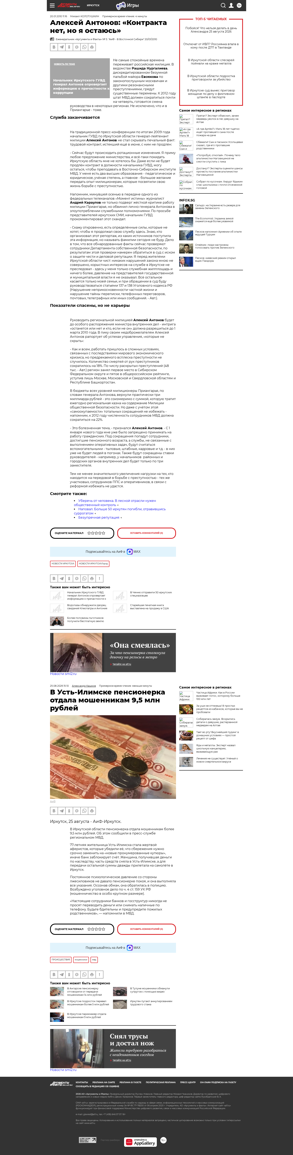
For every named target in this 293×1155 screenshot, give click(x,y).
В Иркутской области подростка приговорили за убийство (211, 77)
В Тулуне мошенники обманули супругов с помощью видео (150, 990)
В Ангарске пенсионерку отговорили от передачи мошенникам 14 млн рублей (84, 991)
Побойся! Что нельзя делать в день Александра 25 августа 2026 (211, 30)
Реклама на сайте (103, 1082)
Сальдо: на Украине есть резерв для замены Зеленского (217, 207)
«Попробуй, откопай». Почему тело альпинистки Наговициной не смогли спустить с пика (218, 158)
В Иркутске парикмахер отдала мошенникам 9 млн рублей (86, 1015)
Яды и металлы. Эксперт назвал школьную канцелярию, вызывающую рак (216, 748)
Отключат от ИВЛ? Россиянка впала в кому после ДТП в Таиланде (211, 46)
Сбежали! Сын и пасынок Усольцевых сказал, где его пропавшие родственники (219, 145)
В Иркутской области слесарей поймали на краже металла (211, 61)
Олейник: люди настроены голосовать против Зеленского (214, 246)
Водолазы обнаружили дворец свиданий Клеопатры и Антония (87, 607)
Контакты (82, 1082)
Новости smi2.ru (63, 674)
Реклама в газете (130, 1082)
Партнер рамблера (110, 1140)
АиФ (53, 801)
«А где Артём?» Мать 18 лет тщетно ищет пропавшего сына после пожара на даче (218, 132)
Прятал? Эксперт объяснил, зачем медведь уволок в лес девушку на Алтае (217, 119)
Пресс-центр (188, 1082)
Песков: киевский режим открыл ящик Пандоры (215, 259)
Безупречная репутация (98, 517)
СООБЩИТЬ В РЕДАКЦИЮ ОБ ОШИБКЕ (97, 1086)
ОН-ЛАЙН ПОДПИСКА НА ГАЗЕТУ (218, 1082)
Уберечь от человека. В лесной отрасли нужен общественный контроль (115, 503)
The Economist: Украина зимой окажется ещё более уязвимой (214, 220)
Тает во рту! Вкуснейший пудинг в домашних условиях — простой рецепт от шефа (217, 735)
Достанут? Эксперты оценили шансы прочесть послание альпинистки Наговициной (219, 171)
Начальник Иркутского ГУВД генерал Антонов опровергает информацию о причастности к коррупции (78, 597)
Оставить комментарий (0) (146, 533)
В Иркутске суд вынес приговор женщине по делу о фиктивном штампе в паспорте (211, 94)
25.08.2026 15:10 (59, 685)
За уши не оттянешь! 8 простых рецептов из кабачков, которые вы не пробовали (219, 709)
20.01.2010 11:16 (58, 16)
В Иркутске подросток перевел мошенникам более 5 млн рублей (88, 1003)
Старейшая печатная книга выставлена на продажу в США (149, 607)
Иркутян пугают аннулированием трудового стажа (151, 1003)
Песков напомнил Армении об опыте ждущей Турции (218, 233)
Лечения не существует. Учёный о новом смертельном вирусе (217, 760)
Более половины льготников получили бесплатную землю (85, 619)
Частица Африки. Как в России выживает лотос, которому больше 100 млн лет (218, 695)
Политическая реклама (161, 1082)
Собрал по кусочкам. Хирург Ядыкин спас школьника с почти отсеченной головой (219, 184)
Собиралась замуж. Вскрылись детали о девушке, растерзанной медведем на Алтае (216, 722)
